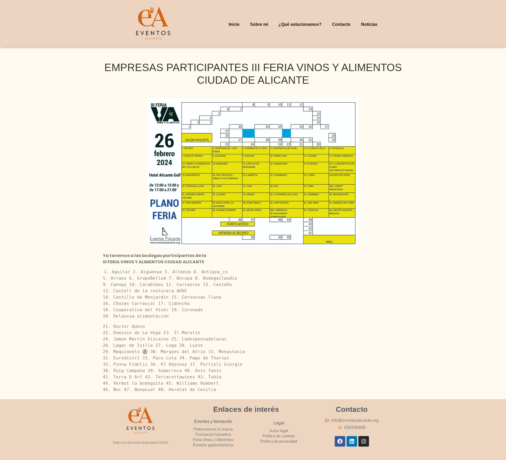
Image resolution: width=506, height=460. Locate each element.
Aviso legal (278, 430)
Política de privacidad (278, 441)
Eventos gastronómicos (213, 445)
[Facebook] (340, 441)
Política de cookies (278, 436)
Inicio (234, 24)
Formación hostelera (213, 434)
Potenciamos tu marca (213, 429)
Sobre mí (259, 24)
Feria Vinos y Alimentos (213, 439)
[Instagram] (363, 441)
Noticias (369, 24)
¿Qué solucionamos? (300, 24)
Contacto (341, 24)
